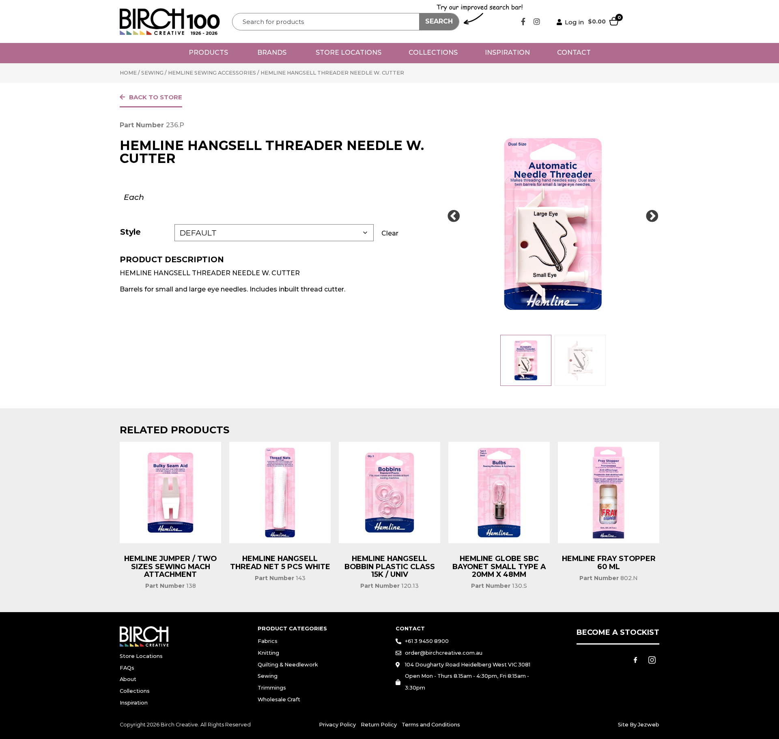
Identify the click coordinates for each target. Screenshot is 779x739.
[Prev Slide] (453, 216)
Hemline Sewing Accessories (212, 73)
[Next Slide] (652, 216)
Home (128, 73)
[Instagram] (536, 21)
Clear (389, 233)
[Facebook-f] (523, 21)
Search (439, 21)
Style (130, 232)
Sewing (152, 73)
